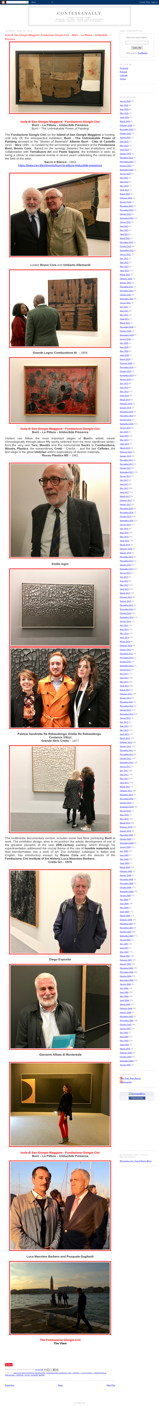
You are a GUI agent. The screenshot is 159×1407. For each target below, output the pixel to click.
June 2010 (124, 814)
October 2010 (125, 802)
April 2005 (124, 1044)
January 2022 (125, 282)
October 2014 (125, 613)
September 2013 (127, 665)
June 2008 (124, 903)
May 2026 (124, 113)
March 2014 (125, 641)
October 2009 (125, 839)
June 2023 (124, 226)
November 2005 (126, 1020)
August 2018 (125, 427)
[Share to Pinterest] (57, 1369)
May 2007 (124, 951)
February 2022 (126, 278)
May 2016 (124, 536)
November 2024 (126, 161)
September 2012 (127, 714)
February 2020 (126, 363)
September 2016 (127, 520)
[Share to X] (51, 1369)
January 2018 (125, 456)
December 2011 (126, 750)
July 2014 (124, 625)
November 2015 (126, 560)
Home (60, 1385)
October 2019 (125, 371)
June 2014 (124, 629)
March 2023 (125, 238)
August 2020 (125, 339)
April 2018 (124, 443)
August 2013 (125, 669)
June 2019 (124, 387)
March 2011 (125, 786)
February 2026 (126, 125)
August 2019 (125, 379)
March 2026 (125, 121)
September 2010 (127, 806)
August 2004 (125, 1064)
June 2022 (124, 262)
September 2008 (127, 891)
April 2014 (124, 637)
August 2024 (125, 173)
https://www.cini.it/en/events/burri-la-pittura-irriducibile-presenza (60, 165)
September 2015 (127, 568)
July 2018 (124, 431)
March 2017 (125, 496)
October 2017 (125, 468)
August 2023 (125, 222)
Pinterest (123, 71)
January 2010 (125, 830)
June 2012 (124, 726)
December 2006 (126, 968)
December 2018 (126, 411)
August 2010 (125, 810)
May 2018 (124, 439)
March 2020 (125, 359)
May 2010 (124, 818)
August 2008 (125, 895)
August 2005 (125, 1028)
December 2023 (126, 206)
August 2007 (125, 939)
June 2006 (124, 992)
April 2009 (124, 863)
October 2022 (125, 246)
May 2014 (124, 633)
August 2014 (125, 621)
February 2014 (126, 645)
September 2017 (127, 472)
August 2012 (125, 718)
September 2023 (127, 218)
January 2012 (125, 746)
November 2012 (126, 706)
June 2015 (124, 581)
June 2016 (124, 532)
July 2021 (124, 306)
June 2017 (124, 484)
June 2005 (124, 1036)
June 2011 (124, 774)
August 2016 (125, 524)
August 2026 (125, 101)
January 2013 (125, 697)
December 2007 (126, 923)
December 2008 (126, 879)
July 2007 (124, 943)
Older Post (111, 1385)
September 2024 (127, 169)
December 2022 (126, 242)
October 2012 (125, 710)
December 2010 (126, 794)
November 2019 (126, 367)
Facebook (124, 68)
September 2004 (127, 1060)
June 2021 (124, 310)
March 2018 (125, 447)
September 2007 (127, 935)
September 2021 (127, 298)
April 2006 (124, 1000)
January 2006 (125, 1012)
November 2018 (126, 415)
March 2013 (125, 689)
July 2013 (124, 673)
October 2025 (125, 133)
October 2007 (125, 931)
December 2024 (126, 157)
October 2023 (125, 214)
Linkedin (124, 75)
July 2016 (124, 528)
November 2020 (126, 327)
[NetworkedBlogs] (137, 1093)
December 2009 (126, 835)
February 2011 (126, 790)
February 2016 (126, 548)
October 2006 (125, 976)
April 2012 (124, 734)
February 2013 (126, 693)
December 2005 (126, 1016)
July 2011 (124, 770)
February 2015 (126, 597)
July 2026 (124, 105)
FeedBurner (143, 52)
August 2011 (125, 766)
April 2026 (124, 117)
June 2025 (124, 141)
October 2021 (125, 294)
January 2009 (125, 875)
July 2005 (124, 1032)
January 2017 (125, 504)
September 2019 (127, 375)
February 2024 (126, 197)
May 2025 (124, 145)
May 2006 (124, 996)
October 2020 (125, 331)
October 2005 (125, 1024)
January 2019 (125, 407)
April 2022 (124, 270)
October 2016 (125, 516)
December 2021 (126, 286)
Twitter (123, 78)
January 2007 (125, 964)
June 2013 (124, 677)
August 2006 (125, 984)
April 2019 (124, 395)
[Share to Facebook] (54, 1369)
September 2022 (127, 250)
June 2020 (124, 347)
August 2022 (125, 254)
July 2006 (124, 988)
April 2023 (124, 234)
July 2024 (124, 177)
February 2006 (126, 1008)
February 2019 (126, 403)
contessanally (79, 13)
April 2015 (124, 589)
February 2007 (126, 960)
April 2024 (124, 189)
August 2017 (125, 476)
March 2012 (125, 738)
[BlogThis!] (48, 1369)
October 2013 (125, 661)
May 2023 (124, 230)
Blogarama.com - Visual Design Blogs (136, 1160)
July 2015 (124, 576)
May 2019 (124, 391)
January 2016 (125, 552)
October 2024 (125, 165)
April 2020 (124, 355)
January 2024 (125, 202)
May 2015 (124, 585)
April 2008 (124, 911)
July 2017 (124, 480)
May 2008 (124, 907)
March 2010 (125, 822)
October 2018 (125, 419)
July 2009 (124, 851)
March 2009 (125, 867)
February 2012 (126, 742)
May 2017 (124, 488)
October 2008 (125, 887)
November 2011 (126, 754)
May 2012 (124, 730)
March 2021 (125, 322)
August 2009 (125, 847)
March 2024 (125, 193)
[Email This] (45, 1369)
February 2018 (126, 451)
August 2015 (125, 572)
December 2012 (126, 701)
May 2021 (124, 314)
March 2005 (125, 1048)
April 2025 (124, 149)
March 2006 (125, 1004)
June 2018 (124, 435)
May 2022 (124, 266)
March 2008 (125, 915)
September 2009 (127, 843)
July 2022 (124, 258)
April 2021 (124, 318)
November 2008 (126, 883)
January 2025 (125, 153)
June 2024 (124, 181)
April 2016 (124, 540)
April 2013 (124, 685)
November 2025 (126, 129)
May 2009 (124, 859)
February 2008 (126, 919)
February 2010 (126, 826)
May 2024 (124, 185)
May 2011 (124, 778)
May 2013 (124, 681)
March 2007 (125, 955)
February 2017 (126, 500)
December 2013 (126, 653)
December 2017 (126, 460)
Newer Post (9, 1385)
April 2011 (124, 782)
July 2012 (124, 722)
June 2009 (124, 855)
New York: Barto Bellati (131, 1078)
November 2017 (126, 464)
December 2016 (126, 508)
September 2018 (127, 423)
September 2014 (127, 617)
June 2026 (124, 109)
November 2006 (126, 972)
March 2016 (125, 544)
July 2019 (124, 383)
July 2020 (124, 343)
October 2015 (125, 564)
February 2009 (126, 871)
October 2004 (125, 1056)
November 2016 (126, 512)
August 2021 (125, 302)
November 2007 (126, 927)
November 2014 (126, 609)
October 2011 (125, 758)
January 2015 (125, 601)
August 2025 (125, 137)
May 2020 (124, 351)
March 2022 (125, 274)
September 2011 (127, 762)
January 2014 (125, 649)
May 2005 (124, 1040)
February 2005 (126, 1052)
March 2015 (125, 593)
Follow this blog (137, 1098)
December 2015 (126, 556)
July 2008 (124, 899)
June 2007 (124, 947)
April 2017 (124, 492)
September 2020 (127, 335)
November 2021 (126, 290)
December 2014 (126, 605)
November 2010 (126, 798)
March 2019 (125, 399)
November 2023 (126, 210)
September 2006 (127, 980)
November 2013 (126, 657)
